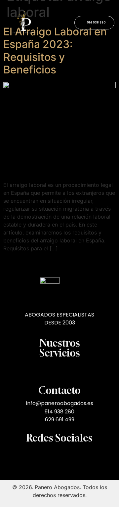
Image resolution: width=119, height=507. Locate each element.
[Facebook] (59, 454)
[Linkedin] (84, 454)
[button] (59, 369)
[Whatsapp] (71, 454)
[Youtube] (47, 454)
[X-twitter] (35, 454)
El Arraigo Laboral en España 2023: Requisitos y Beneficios (55, 50)
